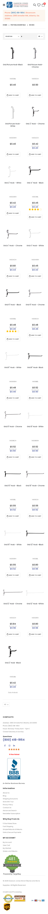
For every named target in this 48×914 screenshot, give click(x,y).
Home (5, 25)
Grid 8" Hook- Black (35, 367)
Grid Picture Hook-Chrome (35, 66)
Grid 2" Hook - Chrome (35, 124)
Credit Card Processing (12, 892)
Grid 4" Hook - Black (35, 183)
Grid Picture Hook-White (13, 125)
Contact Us (7, 808)
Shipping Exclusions (10, 799)
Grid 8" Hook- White (35, 426)
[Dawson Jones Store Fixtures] (17, 5)
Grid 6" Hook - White (12, 367)
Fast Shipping (8, 826)
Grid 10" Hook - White (13, 544)
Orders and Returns (10, 851)
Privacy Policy (8, 805)
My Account (7, 842)
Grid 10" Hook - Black (12, 486)
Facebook (5, 745)
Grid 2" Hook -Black (13, 663)
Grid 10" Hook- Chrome (35, 486)
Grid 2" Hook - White (12, 183)
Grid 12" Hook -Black (35, 544)
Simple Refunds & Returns (12, 829)
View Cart (6, 845)
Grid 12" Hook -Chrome (12, 604)
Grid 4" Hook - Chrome (12, 245)
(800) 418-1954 (17, 12)
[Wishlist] (39, 5)
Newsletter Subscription (11, 813)
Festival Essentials (18, 25)
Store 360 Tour (8, 802)
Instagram (9, 745)
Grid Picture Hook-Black (13, 65)
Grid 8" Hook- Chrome (13, 426)
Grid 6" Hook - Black (13, 305)
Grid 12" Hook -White (35, 604)
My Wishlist (7, 848)
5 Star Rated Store (9, 823)
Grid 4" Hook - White (35, 245)
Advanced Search (10, 810)
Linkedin (14, 745)
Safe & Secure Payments (12, 832)
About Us (6, 793)
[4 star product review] (35, 210)
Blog (4, 796)
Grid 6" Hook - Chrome (35, 305)
